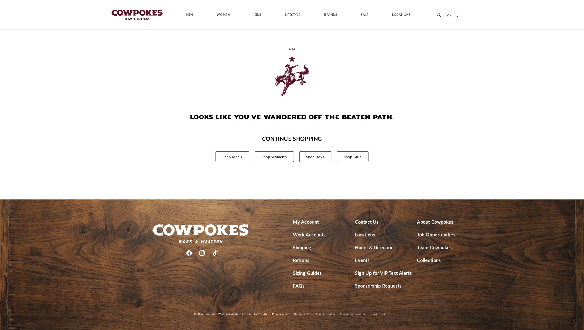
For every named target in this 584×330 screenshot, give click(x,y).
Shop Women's (274, 157)
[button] (191, 14)
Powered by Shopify (255, 313)
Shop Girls (353, 157)
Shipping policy (326, 313)
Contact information (352, 313)
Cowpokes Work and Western (222, 313)
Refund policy (303, 313)
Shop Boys (315, 157)
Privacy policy (281, 313)
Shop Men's (232, 157)
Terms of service (379, 313)
